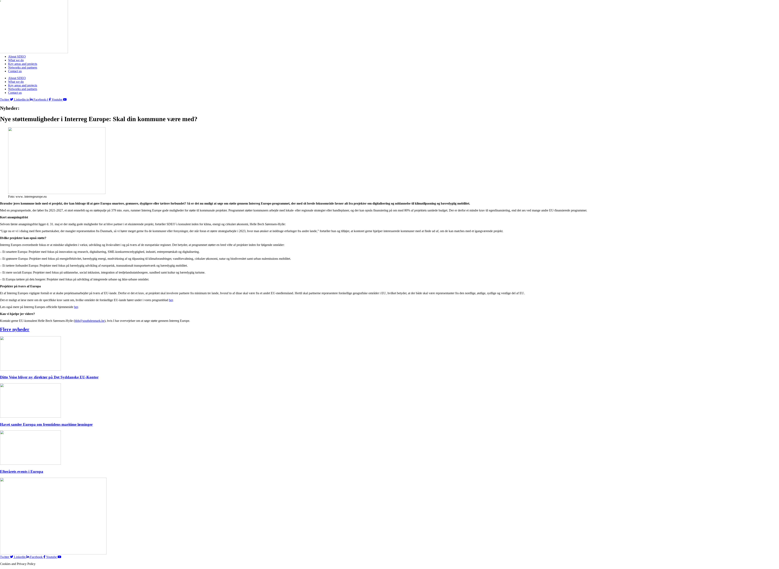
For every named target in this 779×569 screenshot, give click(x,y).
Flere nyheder (14, 329)
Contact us (15, 71)
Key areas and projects (22, 64)
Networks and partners (22, 67)
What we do (16, 60)
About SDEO (17, 56)
